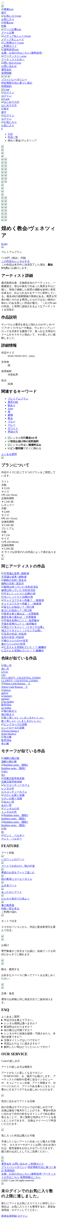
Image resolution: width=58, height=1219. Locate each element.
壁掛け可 (13, 431)
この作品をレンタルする (15, 261)
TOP (10, 134)
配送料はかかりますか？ (18, 1026)
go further (6, 708)
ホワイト (13, 428)
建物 (10, 415)
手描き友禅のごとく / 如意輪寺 (19, 623)
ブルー (11, 421)
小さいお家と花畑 (11, 798)
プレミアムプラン (18, 398)
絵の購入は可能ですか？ (18, 1030)
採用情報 (6, 73)
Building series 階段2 (13, 768)
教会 (10, 418)
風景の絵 (13, 402)
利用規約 (6, 86)
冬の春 (5, 743)
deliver (4, 693)
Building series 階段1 (13, 825)
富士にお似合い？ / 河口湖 (16, 610)
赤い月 (5, 668)
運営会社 (6, 69)
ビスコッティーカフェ (14, 791)
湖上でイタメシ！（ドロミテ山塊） (22, 630)
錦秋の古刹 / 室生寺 (12, 583)
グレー (11, 425)
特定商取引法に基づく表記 (16, 82)
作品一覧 (13, 137)
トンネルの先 (9, 812)
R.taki (4, 243)
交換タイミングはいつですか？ (22, 1040)
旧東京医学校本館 (11, 781)
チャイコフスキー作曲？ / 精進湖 (21, 603)
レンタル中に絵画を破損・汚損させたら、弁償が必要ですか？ (28, 1035)
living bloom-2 (8, 733)
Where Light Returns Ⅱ (14, 687)
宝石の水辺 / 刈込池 (12, 637)
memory (5, 698)
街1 (3, 775)
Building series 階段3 (13, 818)
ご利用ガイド (36, 1163)
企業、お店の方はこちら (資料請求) (21, 1174)
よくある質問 (9, 454)
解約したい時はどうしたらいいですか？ (27, 1047)
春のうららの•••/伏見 (13, 643)
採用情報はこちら (30, 1177)
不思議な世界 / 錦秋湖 (13, 576)
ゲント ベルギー (11, 838)
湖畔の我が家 (9, 761)
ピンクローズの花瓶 (12, 727)
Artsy (10, 408)
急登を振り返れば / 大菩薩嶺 (18, 617)
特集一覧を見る (10, 908)
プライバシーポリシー (14, 79)
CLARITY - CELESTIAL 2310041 (19, 680)
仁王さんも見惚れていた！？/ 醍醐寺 (22, 650)
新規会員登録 (9, 1216)
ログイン (22, 1216)
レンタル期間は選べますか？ (21, 1023)
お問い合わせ (20, 1163)
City (3, 674)
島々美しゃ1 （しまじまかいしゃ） (21, 721)
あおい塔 (6, 805)
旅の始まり (7, 714)
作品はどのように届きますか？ (22, 1043)
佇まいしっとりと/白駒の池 (17, 597)
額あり (11, 405)
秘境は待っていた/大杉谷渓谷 (18, 590)
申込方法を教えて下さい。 (19, 1020)
